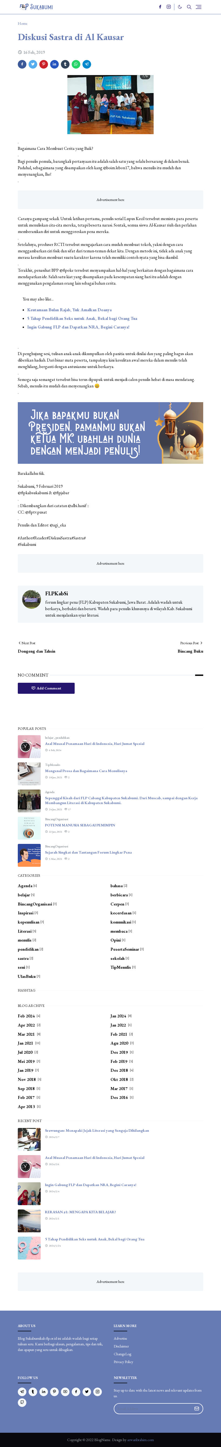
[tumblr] (33, 1392)
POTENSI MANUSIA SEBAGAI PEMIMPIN (80, 825)
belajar (49, 737)
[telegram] (22, 1392)
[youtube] (65, 1392)
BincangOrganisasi (56, 819)
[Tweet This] (33, 64)
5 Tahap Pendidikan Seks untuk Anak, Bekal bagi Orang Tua (82, 318)
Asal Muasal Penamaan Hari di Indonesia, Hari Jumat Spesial (94, 743)
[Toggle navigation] (198, 7)
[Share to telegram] (86, 64)
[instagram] (168, 7)
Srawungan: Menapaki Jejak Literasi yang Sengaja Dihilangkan (97, 1130)
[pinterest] (54, 1392)
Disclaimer (121, 1346)
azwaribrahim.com (140, 1439)
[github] (22, 1402)
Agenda (49, 792)
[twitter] (86, 1392)
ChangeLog (122, 1354)
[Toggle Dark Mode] (179, 6)
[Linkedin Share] (54, 64)
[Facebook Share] (22, 64)
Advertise (120, 1338)
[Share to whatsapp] (76, 64)
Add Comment (49, 688)
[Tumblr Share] (65, 64)
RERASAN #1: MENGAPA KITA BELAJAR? (80, 1211)
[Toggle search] (189, 7)
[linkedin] (43, 1392)
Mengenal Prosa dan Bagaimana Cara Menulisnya (86, 770)
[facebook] (160, 7)
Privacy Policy (123, 1361)
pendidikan (63, 737)
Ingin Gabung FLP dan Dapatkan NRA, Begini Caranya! (78, 327)
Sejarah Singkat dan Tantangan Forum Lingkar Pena (88, 852)
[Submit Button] (197, 1409)
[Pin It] (43, 64)
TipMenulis (52, 765)
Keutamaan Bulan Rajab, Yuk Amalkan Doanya (69, 310)
